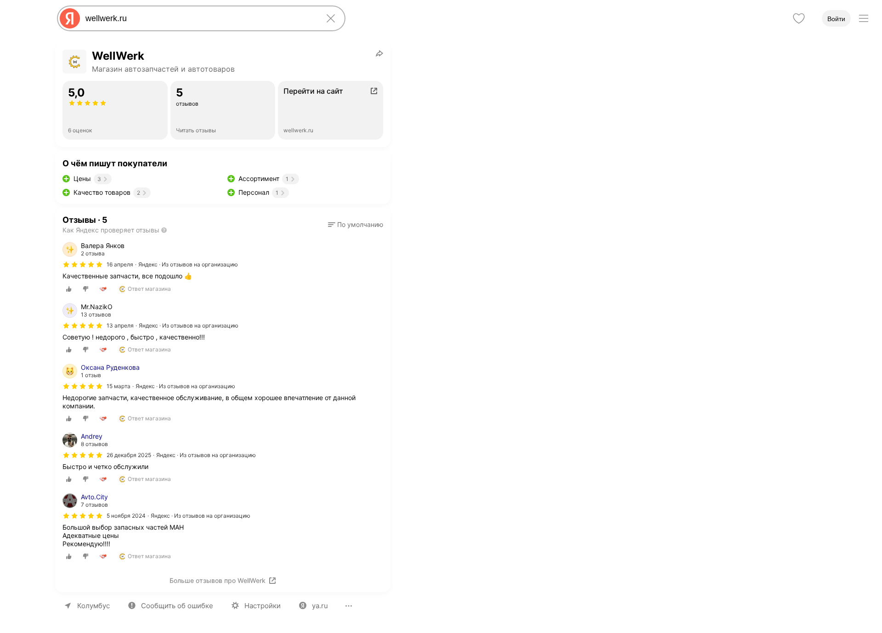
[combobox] (199, 18)
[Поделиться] (379, 53)
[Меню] (863, 18)
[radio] (68, 289)
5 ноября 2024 (126, 515)
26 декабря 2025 (129, 455)
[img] (82, 264)
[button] (355, 224)
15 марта (118, 386)
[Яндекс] (70, 18)
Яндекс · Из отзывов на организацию (188, 264)
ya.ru (320, 605)
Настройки (262, 605)
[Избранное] (799, 18)
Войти (836, 19)
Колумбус (93, 605)
